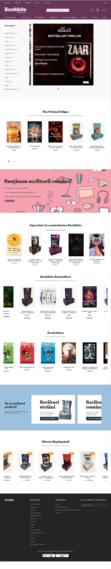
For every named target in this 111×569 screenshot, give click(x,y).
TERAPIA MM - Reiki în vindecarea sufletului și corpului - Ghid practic (95, 312)
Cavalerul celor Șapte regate (74, 368)
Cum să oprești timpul (52, 476)
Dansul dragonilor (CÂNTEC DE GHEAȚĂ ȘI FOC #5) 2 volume (53, 368)
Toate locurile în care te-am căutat (14, 260)
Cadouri (32, 510)
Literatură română (35, 515)
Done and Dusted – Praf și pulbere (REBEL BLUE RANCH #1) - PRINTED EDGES (97, 147)
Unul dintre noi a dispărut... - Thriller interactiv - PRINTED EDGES (74, 312)
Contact (58, 513)
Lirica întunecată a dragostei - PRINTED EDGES (76, 260)
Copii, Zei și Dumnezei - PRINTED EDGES (35, 260)
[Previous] (84, 82)
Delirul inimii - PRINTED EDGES (31, 477)
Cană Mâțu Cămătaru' (11, 311)
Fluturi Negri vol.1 (97, 259)
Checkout (37, 2)
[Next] (87, 82)
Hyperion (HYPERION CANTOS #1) (95, 368)
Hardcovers (33, 507)
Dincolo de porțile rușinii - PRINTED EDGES (55, 260)
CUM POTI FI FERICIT (73, 476)
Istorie (32, 535)
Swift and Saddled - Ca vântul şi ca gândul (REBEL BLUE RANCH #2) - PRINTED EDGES (76, 147)
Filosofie (33, 538)
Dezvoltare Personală (36, 533)
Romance (33, 521)
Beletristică (33, 518)
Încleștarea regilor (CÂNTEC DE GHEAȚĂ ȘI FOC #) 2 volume (11, 368)
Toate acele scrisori (32, 311)
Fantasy (32, 524)
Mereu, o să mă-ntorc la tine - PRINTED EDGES (55, 147)
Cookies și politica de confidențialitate (67, 510)
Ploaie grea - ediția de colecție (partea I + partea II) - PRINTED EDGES (53, 312)
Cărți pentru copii (35, 530)
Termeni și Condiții (61, 507)
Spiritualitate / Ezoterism (38, 544)
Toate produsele (35, 513)
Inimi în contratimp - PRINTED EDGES (14, 147)
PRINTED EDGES (35, 504)
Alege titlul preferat (66, 418)
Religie (32, 541)
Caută (57, 504)
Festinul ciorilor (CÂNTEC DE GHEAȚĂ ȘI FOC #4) (32, 368)
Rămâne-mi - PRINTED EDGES (10, 477)
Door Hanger (94, 476)
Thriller (32, 527)
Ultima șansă (35, 146)
